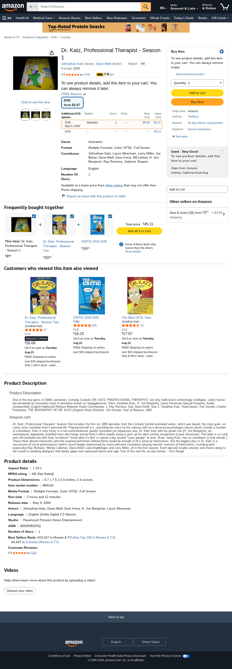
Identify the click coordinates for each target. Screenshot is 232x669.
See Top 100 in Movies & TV (94, 537)
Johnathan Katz (72, 63)
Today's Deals (184, 18)
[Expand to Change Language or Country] (166, 8)
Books (202, 18)
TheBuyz (193, 116)
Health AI (22, 18)
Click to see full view (35, 102)
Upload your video (20, 590)
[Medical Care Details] (54, 18)
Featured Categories (35, 37)
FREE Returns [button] (72, 94)
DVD (54, 37)
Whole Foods (159, 18)
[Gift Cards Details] (228, 18)
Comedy (65, 37)
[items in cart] (224, 6)
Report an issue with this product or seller (96, 196)
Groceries (139, 18)
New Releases (116, 18)
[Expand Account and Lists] (197, 8)
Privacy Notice (82, 655)
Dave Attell (103, 63)
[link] (59, 225)
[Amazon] (13, 6)
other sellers (114, 185)
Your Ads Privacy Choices (165, 655)
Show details (133, 251)
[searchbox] (90, 6)
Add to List (177, 189)
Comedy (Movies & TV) (42, 542)
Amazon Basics (69, 18)
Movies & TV (11, 37)
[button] (6, 18)
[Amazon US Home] (73, 643)
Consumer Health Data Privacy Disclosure (120, 655)
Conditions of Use (59, 655)
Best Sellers (93, 18)
